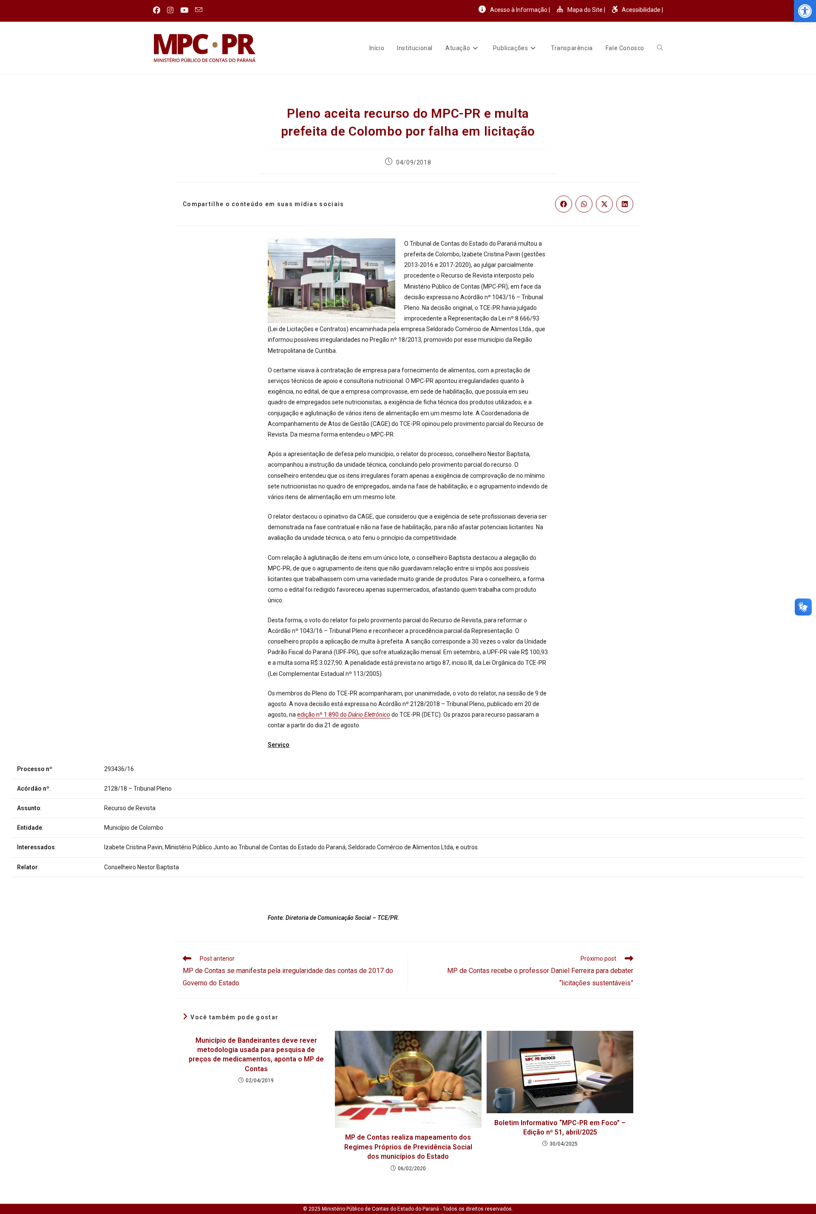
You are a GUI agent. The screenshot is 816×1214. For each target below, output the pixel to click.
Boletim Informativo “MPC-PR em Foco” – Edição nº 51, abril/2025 (560, 1127)
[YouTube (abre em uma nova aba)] (184, 10)
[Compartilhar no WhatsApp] (583, 204)
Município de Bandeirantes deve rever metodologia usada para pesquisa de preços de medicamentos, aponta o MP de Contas (256, 1054)
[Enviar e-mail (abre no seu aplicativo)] (199, 10)
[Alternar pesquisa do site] (660, 48)
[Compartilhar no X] (604, 204)
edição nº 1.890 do (343, 714)
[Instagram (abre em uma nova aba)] (170, 10)
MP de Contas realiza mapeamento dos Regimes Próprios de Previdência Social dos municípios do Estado (408, 1146)
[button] (805, 11)
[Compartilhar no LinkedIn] (624, 204)
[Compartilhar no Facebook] (563, 204)
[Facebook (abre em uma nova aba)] (158, 10)
